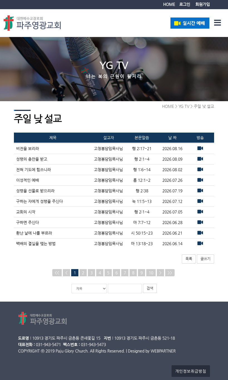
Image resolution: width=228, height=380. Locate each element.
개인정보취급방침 (190, 371)
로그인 (184, 4)
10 (151, 272)
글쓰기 (205, 259)
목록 (188, 259)
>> (170, 272)
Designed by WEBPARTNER (152, 351)
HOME (169, 4)
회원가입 (202, 4)
